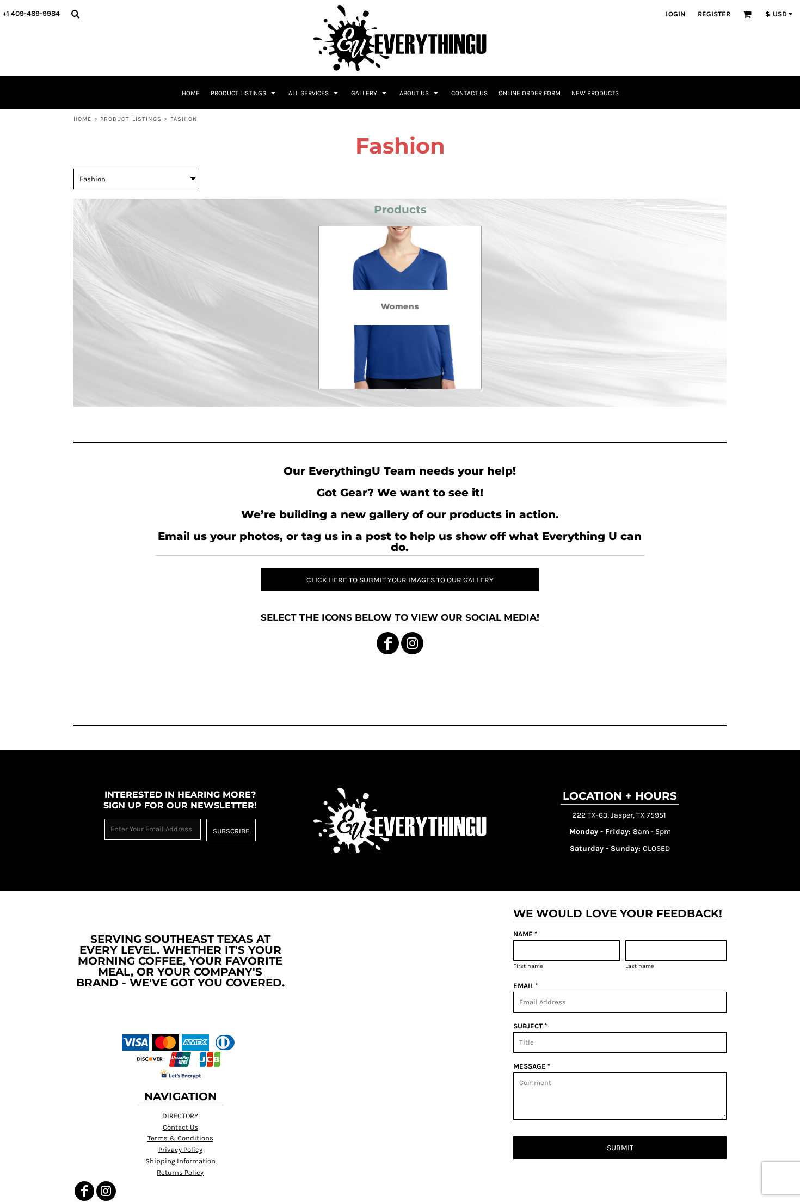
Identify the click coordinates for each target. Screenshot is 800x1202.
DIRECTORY (180, 1116)
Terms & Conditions (180, 1138)
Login (675, 14)
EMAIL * (525, 986)
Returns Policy (180, 1172)
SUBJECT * (530, 1026)
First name (528, 966)
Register (714, 14)
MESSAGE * (531, 1066)
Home (82, 118)
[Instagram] (412, 643)
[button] (75, 13)
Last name (639, 966)
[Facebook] (388, 643)
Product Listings (131, 118)
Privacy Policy (180, 1149)
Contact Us (180, 1127)
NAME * (525, 934)
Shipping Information (180, 1161)
